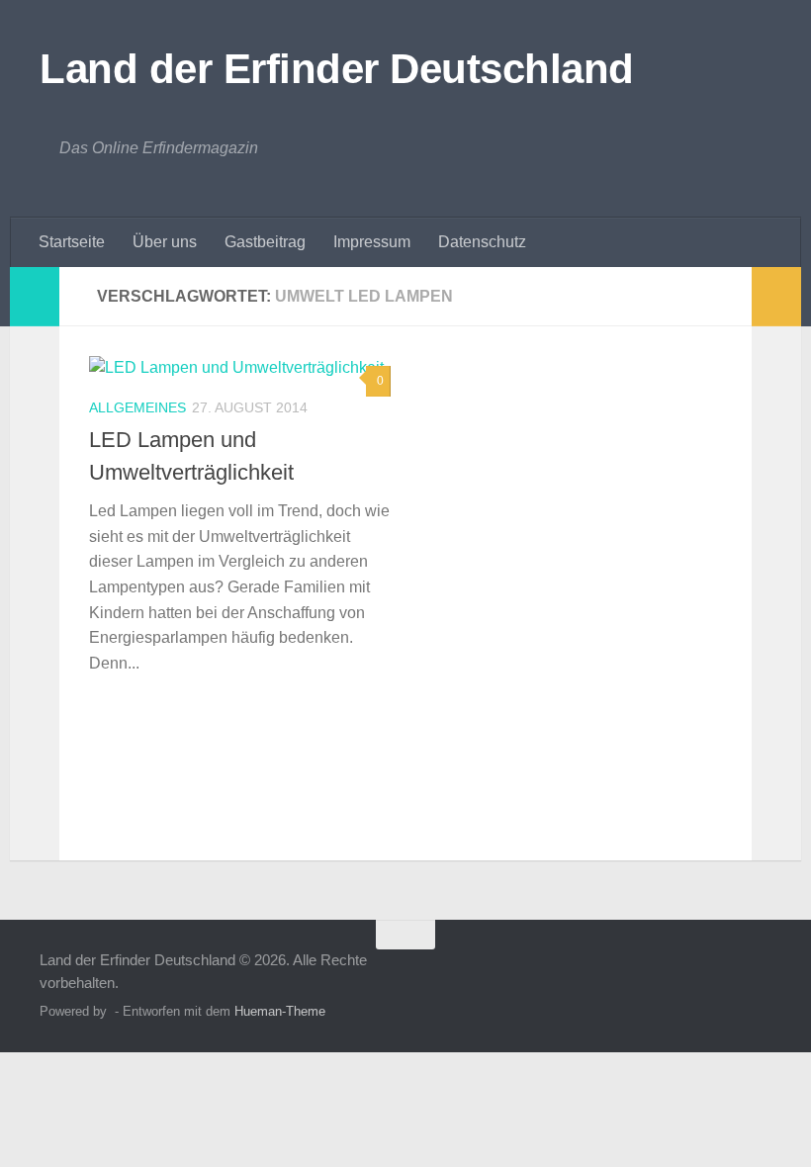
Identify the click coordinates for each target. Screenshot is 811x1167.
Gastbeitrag (265, 241)
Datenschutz (482, 241)
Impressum (371, 241)
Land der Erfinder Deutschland (337, 68)
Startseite (72, 241)
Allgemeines (137, 407)
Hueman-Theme (279, 1011)
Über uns (165, 241)
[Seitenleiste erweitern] (34, 296)
